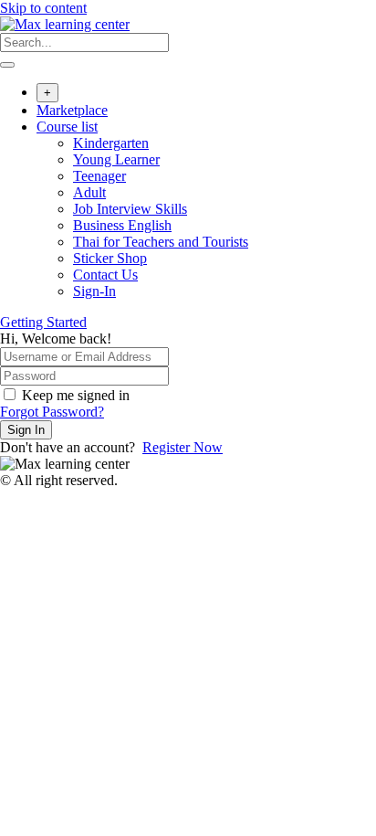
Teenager (99, 176)
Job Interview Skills (130, 209)
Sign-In (94, 291)
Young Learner (116, 159)
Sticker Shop (110, 258)
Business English (122, 225)
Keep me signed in (76, 395)
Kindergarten (111, 143)
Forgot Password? (52, 411)
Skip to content (43, 8)
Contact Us (105, 274)
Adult (89, 192)
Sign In (26, 430)
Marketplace (72, 110)
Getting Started (43, 322)
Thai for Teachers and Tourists (160, 241)
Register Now (182, 447)
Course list (67, 126)
